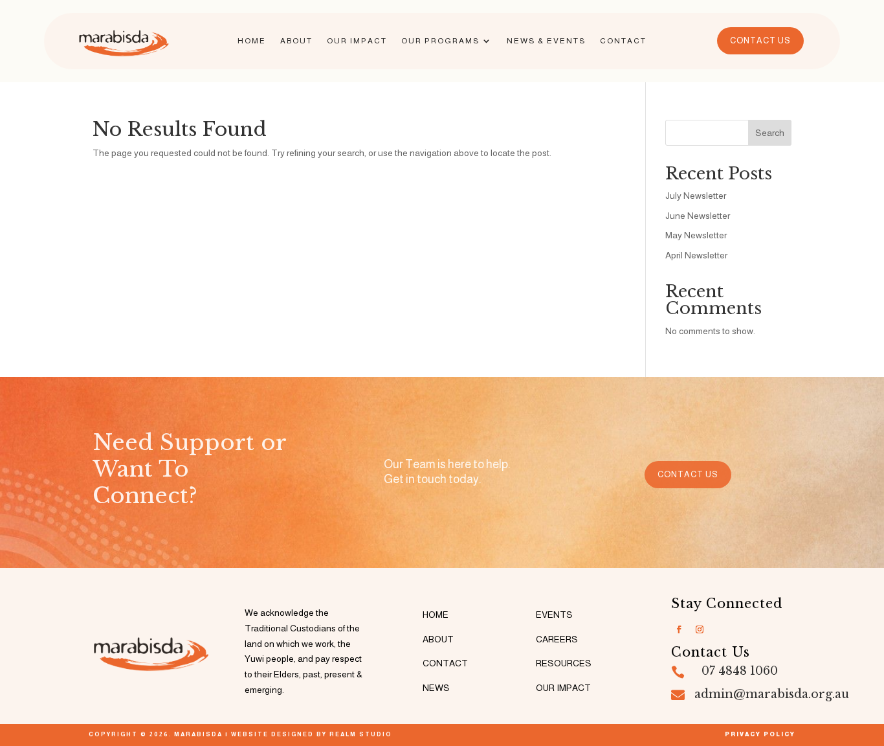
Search (769, 133)
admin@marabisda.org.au (771, 694)
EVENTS (554, 614)
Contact (623, 40)
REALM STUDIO (360, 734)
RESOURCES (563, 663)
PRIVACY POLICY (760, 734)
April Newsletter (696, 255)
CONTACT (445, 663)
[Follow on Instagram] (699, 629)
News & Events (546, 40)
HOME (435, 614)
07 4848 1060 (740, 671)
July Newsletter (695, 195)
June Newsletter (697, 215)
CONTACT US (760, 40)
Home (252, 40)
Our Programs (440, 40)
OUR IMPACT (563, 688)
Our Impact (357, 40)
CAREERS (557, 639)
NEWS (436, 688)
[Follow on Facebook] (679, 629)
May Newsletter (696, 235)
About (296, 40)
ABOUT (438, 639)
